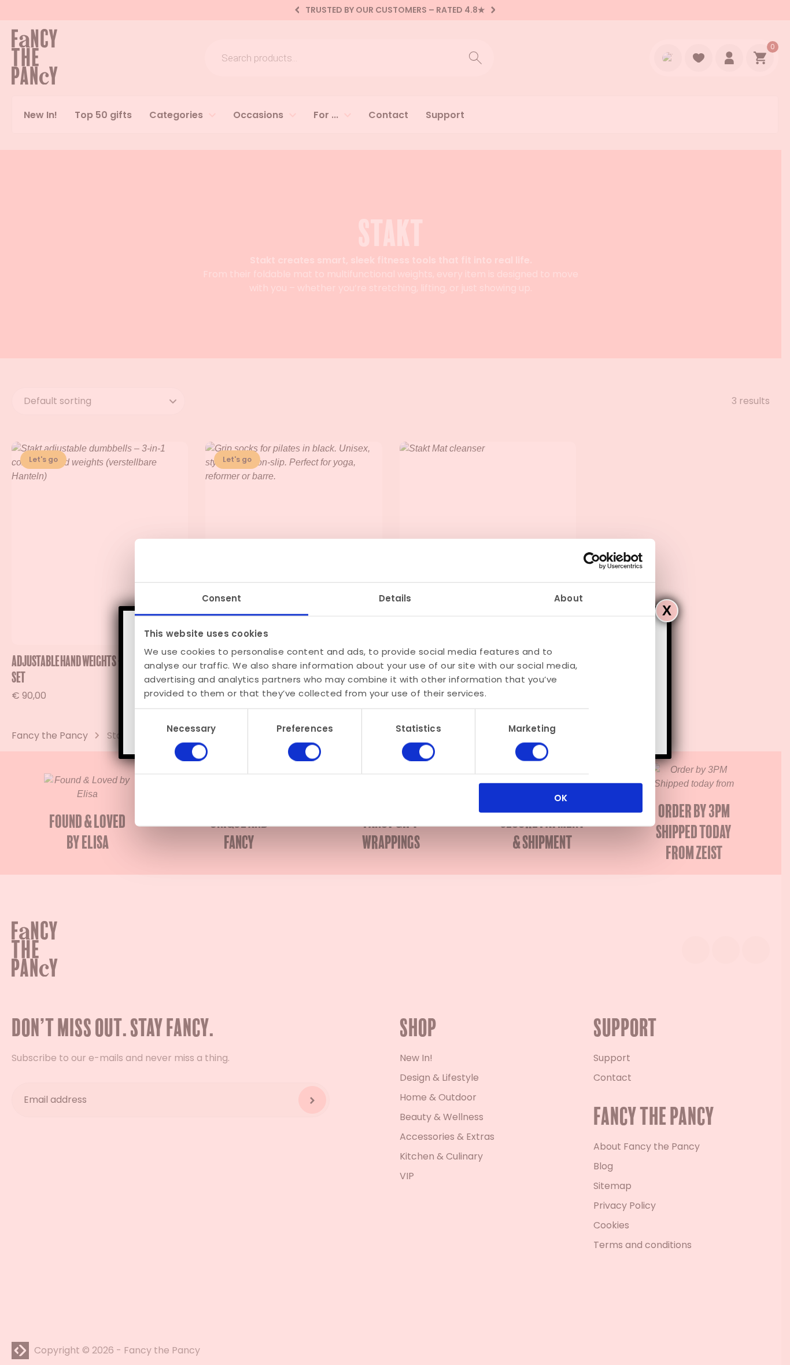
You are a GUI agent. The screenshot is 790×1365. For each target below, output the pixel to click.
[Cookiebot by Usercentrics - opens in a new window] (592, 560)
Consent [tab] (222, 598)
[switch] (304, 751)
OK (560, 798)
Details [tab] (395, 598)
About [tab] (568, 598)
